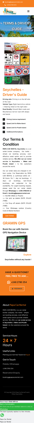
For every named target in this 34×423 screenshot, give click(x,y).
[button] (17, 119)
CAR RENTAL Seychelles (16, 149)
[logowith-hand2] (9, 9)
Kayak (28, 355)
